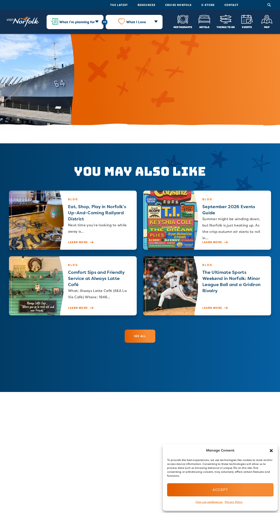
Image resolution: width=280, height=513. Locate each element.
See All (140, 336)
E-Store (208, 5)
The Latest (119, 5)
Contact (231, 5)
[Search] (269, 5)
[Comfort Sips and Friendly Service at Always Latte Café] (73, 285)
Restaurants (182, 27)
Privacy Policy (234, 502)
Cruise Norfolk (178, 5)
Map (267, 27)
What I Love (136, 22)
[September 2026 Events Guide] (207, 220)
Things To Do (226, 27)
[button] (271, 450)
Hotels (204, 27)
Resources (147, 5)
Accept (220, 490)
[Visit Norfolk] (23, 22)
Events (247, 27)
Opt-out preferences (209, 502)
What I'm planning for (77, 22)
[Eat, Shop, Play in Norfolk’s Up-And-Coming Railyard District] (73, 220)
